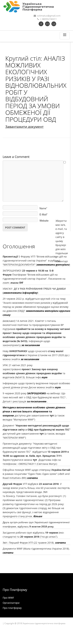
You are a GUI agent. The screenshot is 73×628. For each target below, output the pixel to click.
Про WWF (8, 597)
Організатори (11, 602)
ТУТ (21, 282)
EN (47, 23)
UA (53, 23)
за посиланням (30, 345)
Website (44, 219)
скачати (32, 478)
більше (37, 516)
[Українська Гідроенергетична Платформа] (36, 6)
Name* (43, 207)
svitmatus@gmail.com (48, 15)
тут (58, 387)
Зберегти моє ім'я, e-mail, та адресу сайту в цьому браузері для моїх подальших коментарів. (61, 219)
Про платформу (12, 608)
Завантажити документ (24, 126)
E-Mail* (43, 213)
